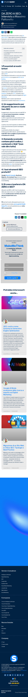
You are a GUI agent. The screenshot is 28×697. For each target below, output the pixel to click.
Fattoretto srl (6, 77)
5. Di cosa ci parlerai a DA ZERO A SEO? (12, 60)
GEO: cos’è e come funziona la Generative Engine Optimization (12, 328)
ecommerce (22, 100)
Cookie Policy (24, 692)
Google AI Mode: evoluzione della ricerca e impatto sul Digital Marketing (13, 391)
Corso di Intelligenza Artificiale (8, 601)
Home (2, 10)
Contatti (3, 646)
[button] (2, 32)
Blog (2, 626)
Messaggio (4, 546)
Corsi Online (4, 617)
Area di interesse (6, 510)
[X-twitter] (15, 675)
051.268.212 (24, 670)
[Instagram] (8, 675)
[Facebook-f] (13, 675)
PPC (14, 93)
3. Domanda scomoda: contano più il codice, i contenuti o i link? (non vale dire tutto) (13, 56)
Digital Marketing (5, 576)
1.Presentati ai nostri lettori (9, 50)
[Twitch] (20, 675)
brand (5, 88)
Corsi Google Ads (5, 612)
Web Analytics (4, 590)
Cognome (4, 504)
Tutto (2, 6)
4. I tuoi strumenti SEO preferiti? (10, 58)
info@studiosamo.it (6, 671)
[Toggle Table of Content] (22, 48)
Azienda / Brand (6, 528)
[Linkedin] (5, 675)
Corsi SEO (3, 610)
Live (2, 630)
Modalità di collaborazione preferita (11, 516)
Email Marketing (5, 592)
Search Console (10, 175)
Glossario (3, 633)
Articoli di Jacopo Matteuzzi (14, 229)
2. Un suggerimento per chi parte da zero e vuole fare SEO (13, 53)
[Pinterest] (18, 675)
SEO (13, 6)
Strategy (9, 6)
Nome (3, 497)
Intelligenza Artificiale (6, 574)
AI (5, 6)
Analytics (3, 93)
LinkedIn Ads (4, 588)
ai (23, 93)
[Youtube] (10, 675)
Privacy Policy (15, 272)
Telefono (4, 540)
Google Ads (3, 581)
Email (3, 522)
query (10, 164)
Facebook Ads (4, 583)
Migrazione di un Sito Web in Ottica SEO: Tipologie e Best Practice (13, 447)
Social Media (18, 6)
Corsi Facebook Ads (5, 615)
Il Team (3, 642)
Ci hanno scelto (4, 644)
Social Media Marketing (6, 585)
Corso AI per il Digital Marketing (8, 606)
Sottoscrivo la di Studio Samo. (14, 556)
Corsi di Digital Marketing (6, 608)
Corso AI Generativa (5, 603)
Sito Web (3, 534)
